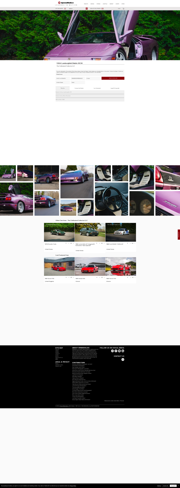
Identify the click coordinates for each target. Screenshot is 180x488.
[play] (66, 243)
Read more (59, 74)
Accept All (173, 485)
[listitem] (59, 237)
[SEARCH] (87, 9)
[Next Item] (177, 35)
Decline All (165, 485)
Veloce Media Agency (64, 406)
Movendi (122, 400)
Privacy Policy (73, 485)
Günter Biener (117, 400)
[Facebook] (116, 351)
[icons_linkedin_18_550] (122, 351)
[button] (61, 9)
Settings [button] (159, 485)
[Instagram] (112, 351)
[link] (123, 8)
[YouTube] (119, 351)
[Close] (178, 486)
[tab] (63, 88)
